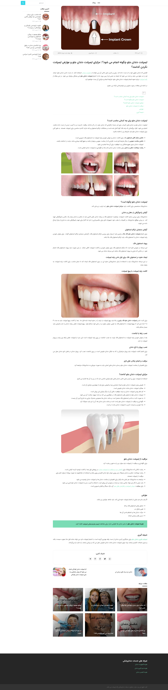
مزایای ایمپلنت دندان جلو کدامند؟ (133, 103)
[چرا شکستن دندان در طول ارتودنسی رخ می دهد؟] (45, 47)
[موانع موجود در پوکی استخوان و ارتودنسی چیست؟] (45, 36)
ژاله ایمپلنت (143, 79)
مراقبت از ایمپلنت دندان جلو (134, 106)
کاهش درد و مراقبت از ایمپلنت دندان (110, 469)
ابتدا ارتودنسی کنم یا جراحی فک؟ (32, 55)
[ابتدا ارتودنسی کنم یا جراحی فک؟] (45, 56)
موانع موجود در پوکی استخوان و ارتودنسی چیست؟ (34, 36)
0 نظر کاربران (92, 53)
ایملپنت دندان (86, 73)
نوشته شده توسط (64, 53)
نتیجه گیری (139, 112)
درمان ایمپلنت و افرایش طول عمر (124, 486)
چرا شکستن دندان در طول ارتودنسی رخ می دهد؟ (32, 46)
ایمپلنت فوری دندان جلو (139, 539)
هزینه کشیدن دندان (141, 672)
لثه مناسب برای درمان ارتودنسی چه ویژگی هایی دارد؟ (32, 16)
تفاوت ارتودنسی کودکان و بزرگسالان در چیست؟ (32, 26)
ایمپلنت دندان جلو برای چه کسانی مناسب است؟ (128, 96)
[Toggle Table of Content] (143, 93)
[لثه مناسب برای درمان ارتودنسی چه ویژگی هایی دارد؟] (45, 17)
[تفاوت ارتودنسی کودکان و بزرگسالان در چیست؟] (45, 28)
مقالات (114, 53)
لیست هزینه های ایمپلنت (91, 524)
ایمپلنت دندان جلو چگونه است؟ (133, 100)
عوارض (141, 109)
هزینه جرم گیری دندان (141, 668)
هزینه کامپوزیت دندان (141, 664)
